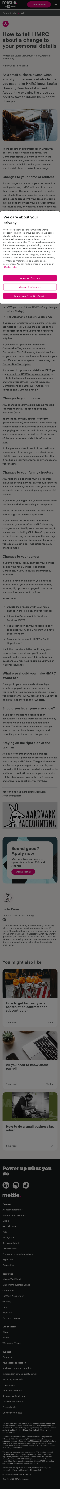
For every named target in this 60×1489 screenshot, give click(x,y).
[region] (30, 257)
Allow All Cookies (30, 278)
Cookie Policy (11, 266)
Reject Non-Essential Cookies (30, 295)
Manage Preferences (30, 287)
